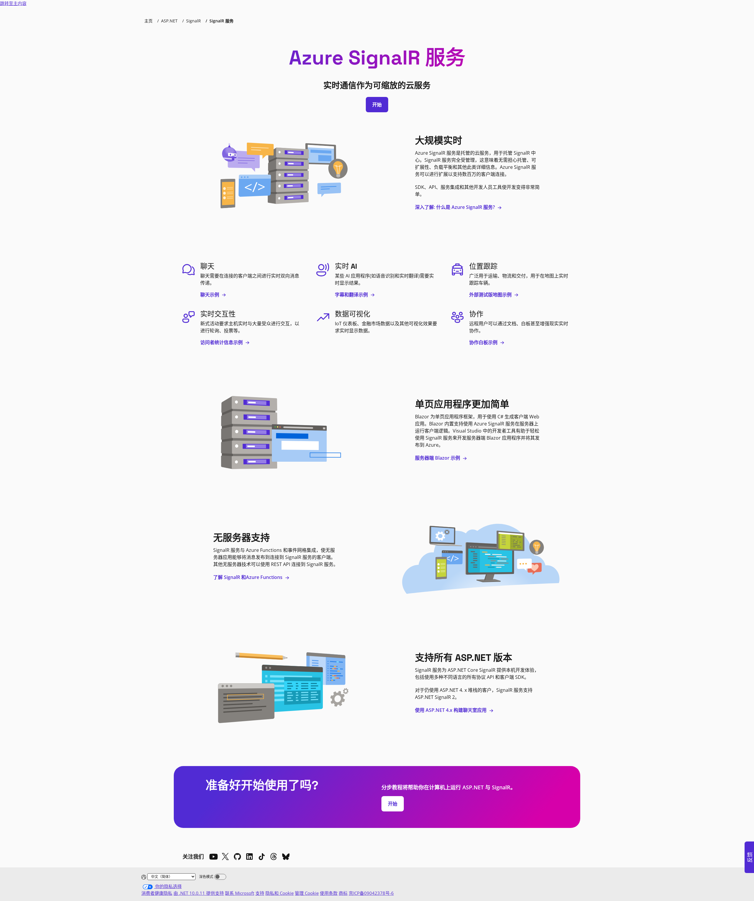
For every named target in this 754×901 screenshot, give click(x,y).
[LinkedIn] (249, 857)
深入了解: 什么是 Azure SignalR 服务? (455, 207)
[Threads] (274, 857)
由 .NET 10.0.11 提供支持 (198, 893)
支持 (259, 893)
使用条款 (329, 893)
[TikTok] (262, 857)
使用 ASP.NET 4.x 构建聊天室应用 (451, 710)
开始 (377, 104)
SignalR (193, 21)
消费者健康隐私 (156, 893)
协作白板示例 (484, 342)
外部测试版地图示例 (491, 294)
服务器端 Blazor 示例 (438, 458)
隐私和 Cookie (279, 893)
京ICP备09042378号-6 (371, 893)
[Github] (237, 857)
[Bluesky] (286, 857)
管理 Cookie (307, 893)
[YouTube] (213, 857)
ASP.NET (169, 21)
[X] (225, 857)
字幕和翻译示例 (352, 294)
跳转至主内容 (13, 3)
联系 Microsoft (239, 893)
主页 (148, 21)
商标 (343, 893)
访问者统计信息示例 (222, 342)
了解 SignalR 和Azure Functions (248, 577)
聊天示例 (210, 294)
